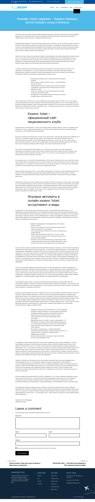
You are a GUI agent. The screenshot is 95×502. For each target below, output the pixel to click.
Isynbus (82, 496)
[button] (74, 2)
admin (30, 400)
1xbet (30, 129)
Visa (57, 7)
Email (51, 432)
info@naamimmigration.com (37, 1)
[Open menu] (76, 11)
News (24, 401)
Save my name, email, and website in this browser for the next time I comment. (37, 448)
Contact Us (77, 7)
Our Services (64, 7)
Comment (18, 415)
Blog (71, 7)
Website (17, 440)
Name (17, 432)
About (52, 7)
